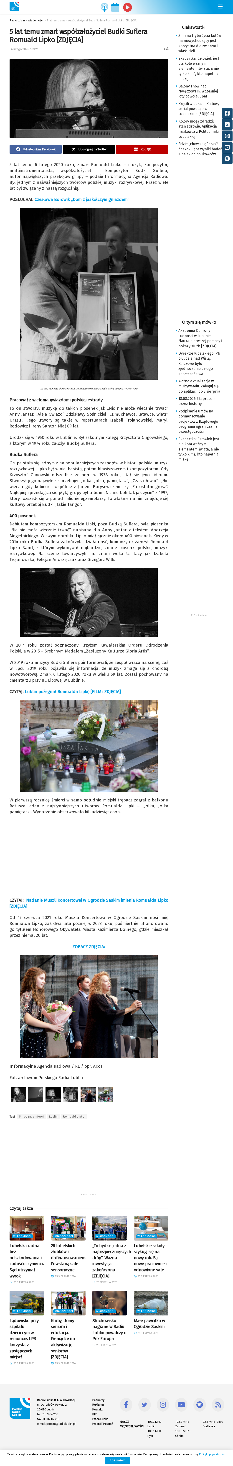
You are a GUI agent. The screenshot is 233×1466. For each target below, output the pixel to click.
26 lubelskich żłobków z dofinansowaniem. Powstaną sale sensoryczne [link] (68, 1257)
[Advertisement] (89, 1159)
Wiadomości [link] (22, 1236)
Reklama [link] (98, 1404)
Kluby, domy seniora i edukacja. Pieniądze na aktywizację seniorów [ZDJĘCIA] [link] (63, 1339)
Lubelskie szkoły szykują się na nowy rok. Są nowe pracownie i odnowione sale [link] (150, 1257)
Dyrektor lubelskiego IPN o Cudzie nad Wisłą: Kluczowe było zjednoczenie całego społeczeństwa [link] (199, 363)
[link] (14, 6)
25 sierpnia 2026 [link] (23, 1282)
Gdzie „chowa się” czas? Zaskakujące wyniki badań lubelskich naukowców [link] (200, 149)
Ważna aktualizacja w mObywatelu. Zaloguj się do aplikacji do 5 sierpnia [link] (199, 386)
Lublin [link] (53, 1116)
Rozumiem (118, 1460)
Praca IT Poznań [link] (102, 1423)
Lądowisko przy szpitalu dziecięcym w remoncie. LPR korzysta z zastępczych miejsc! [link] (24, 1339)
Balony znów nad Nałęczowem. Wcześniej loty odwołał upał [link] (198, 91)
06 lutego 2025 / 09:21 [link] (24, 49)
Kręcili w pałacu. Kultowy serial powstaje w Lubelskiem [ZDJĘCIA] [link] (198, 109)
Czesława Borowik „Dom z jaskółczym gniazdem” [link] (82, 199)
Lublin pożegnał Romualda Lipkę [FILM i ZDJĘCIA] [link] (73, 691)
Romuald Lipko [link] (73, 1116)
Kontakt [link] (97, 1409)
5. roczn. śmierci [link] (31, 1116)
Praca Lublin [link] (100, 1419)
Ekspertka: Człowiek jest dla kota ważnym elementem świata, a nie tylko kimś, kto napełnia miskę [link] (198, 68)
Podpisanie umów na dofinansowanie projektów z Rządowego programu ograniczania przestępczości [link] (198, 421)
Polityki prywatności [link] (212, 1454)
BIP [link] (94, 1414)
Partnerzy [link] (98, 1400)
